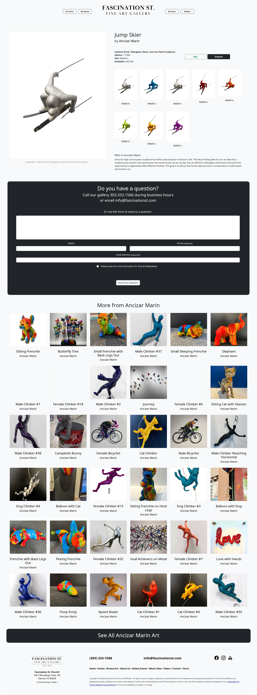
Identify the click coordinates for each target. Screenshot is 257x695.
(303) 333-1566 (100, 658)
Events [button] (172, 11)
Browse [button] (85, 11)
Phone (184, 243)
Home (92, 668)
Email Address (128, 254)
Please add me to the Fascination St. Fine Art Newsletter (129, 266)
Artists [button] (70, 11)
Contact (176, 668)
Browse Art (112, 668)
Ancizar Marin (129, 41)
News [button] (187, 11)
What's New (155, 668)
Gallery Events (139, 668)
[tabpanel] (179, 122)
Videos (167, 668)
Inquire (219, 56)
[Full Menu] (128, 10)
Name (71, 243)
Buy (195, 56)
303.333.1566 (122, 194)
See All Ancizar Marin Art (128, 635)
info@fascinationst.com (135, 200)
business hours (160, 194)
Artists (101, 668)
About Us (125, 668)
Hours (186, 668)
